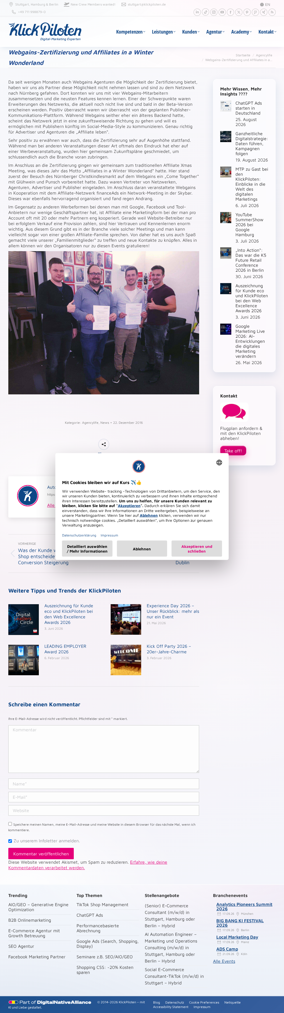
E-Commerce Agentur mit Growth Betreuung (34, 933)
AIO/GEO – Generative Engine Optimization (38, 907)
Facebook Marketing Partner (36, 956)
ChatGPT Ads (90, 915)
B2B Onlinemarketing (29, 920)
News (104, 422)
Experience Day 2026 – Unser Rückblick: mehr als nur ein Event (173, 611)
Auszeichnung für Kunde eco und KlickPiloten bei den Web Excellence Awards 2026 (68, 614)
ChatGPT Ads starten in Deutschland (248, 107)
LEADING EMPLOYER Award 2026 (65, 649)
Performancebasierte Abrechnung (98, 928)
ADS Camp (227, 948)
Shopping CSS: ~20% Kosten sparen (105, 970)
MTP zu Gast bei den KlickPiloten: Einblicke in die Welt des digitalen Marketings (251, 184)
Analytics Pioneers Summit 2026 (244, 906)
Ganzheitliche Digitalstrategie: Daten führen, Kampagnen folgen (251, 143)
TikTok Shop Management (102, 904)
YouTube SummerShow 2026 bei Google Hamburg (249, 224)
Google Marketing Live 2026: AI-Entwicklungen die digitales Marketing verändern (250, 341)
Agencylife (90, 422)
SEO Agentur (21, 946)
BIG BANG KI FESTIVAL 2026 (240, 923)
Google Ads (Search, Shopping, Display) (108, 944)
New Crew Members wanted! (93, 4)
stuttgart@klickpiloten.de (147, 4)
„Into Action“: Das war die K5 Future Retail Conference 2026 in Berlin (250, 260)
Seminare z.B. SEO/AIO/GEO (105, 956)
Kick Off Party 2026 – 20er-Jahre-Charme (169, 649)
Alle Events (224, 961)
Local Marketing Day (237, 936)
